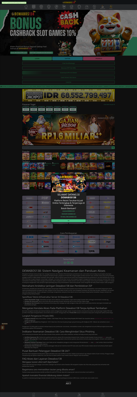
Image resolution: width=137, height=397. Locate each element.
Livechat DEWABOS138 (68, 211)
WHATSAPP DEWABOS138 (68, 214)
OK (68, 220)
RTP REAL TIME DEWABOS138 (68, 216)
